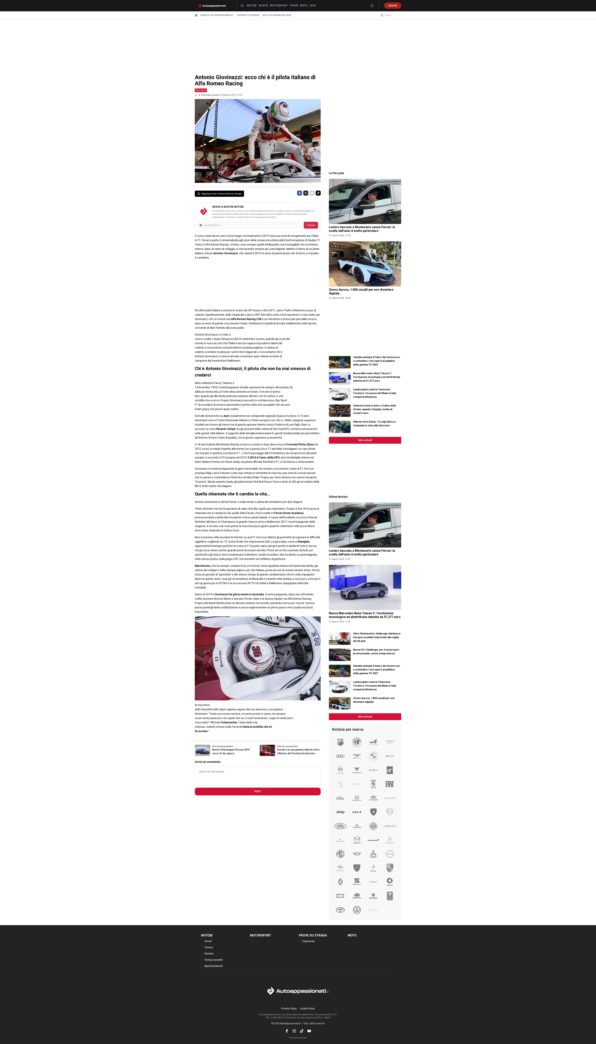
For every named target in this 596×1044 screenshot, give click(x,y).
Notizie (252, 5)
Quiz (313, 5)
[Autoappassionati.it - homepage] (212, 5)
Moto (304, 5)
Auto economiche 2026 (277, 15)
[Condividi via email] (311, 193)
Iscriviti (311, 225)
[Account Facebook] (287, 1031)
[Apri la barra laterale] (242, 5)
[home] (196, 15)
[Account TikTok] (302, 1031)
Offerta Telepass (248, 15)
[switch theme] (372, 5)
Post (257, 791)
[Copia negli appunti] (318, 193)
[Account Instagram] (294, 1031)
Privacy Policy (289, 1008)
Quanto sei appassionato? (217, 15)
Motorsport (279, 5)
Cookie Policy (307, 1008)
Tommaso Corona (210, 95)
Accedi (392, 5)
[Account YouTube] (309, 1031)
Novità (263, 5)
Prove (294, 5)
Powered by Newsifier (298, 1038)
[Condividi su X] (305, 193)
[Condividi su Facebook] (299, 193)
